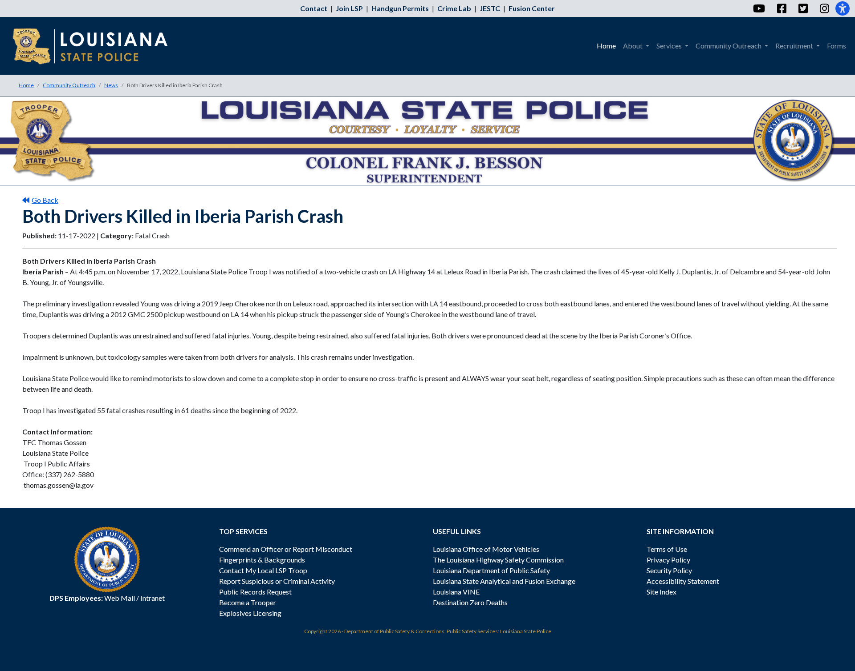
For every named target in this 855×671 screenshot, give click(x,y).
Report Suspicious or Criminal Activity (277, 581)
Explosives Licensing (250, 613)
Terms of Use (667, 549)
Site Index (661, 591)
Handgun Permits (400, 8)
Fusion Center (532, 8)
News (111, 85)
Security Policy (669, 570)
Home (26, 85)
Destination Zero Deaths (470, 602)
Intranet (152, 598)
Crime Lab (454, 8)
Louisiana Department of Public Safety (491, 570)
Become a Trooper (247, 602)
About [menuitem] (633, 45)
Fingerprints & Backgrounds (262, 559)
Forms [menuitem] (836, 45)
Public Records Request (255, 591)
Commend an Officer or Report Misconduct (285, 549)
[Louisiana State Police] (96, 45)
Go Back (45, 200)
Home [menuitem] (606, 45)
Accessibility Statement (683, 581)
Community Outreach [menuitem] (729, 45)
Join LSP (349, 8)
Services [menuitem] (669, 45)
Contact (313, 8)
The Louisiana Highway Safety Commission (498, 559)
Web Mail (119, 598)
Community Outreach (69, 85)
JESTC (490, 8)
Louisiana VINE (456, 591)
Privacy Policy (668, 559)
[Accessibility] (842, 8)
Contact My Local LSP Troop (263, 570)
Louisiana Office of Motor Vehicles (486, 549)
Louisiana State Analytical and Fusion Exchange (504, 581)
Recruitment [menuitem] (794, 45)
